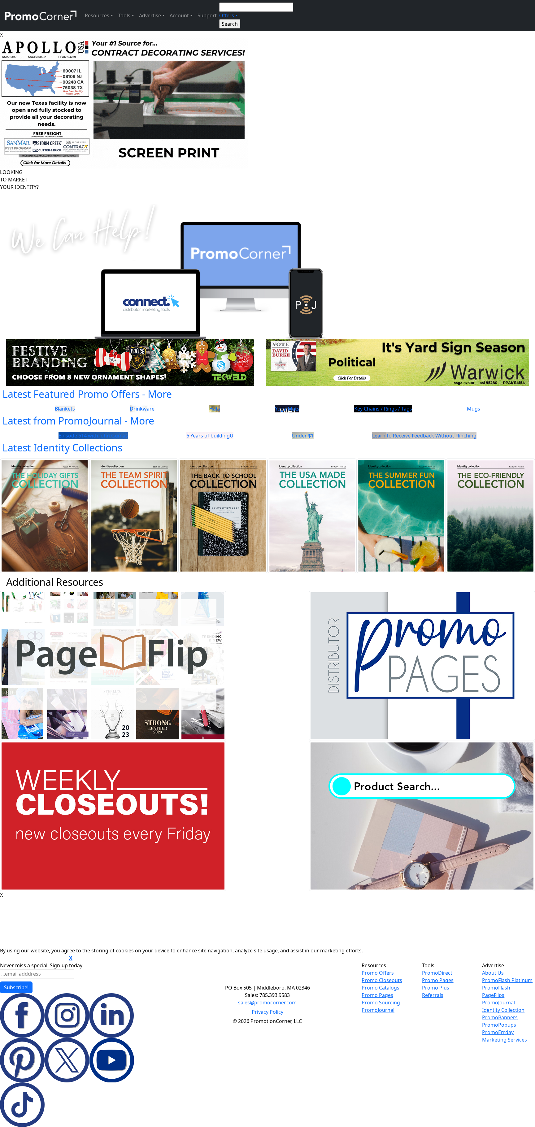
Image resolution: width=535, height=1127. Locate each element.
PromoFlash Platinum (507, 980)
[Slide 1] (245, 403)
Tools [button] (124, 15)
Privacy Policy (267, 1011)
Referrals (432, 995)
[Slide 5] (289, 403)
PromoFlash (496, 987)
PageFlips (493, 995)
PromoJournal (378, 1010)
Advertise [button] (150, 15)
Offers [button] (226, 15)
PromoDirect (437, 972)
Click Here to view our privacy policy (34, 958)
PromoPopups (499, 1024)
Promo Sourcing (381, 1002)
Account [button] (179, 15)
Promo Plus (435, 987)
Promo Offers (378, 972)
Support (207, 15)
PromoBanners (500, 1017)
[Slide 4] (278, 403)
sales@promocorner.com (267, 1002)
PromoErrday (498, 1032)
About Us (493, 972)
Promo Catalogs (380, 987)
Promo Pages (377, 995)
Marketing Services (504, 1039)
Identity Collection (503, 1010)
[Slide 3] (267, 403)
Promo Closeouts (382, 980)
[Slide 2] (256, 403)
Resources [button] (97, 15)
